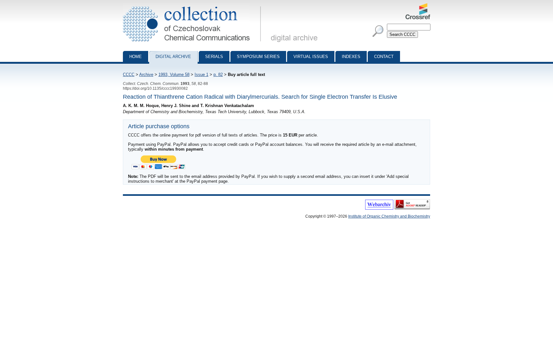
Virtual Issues (310, 56)
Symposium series (258, 56)
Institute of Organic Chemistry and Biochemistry (389, 216)
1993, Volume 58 (173, 74)
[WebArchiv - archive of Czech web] (379, 208)
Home (135, 56)
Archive (146, 74)
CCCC (128, 74)
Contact (384, 56)
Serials (214, 56)
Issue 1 (201, 74)
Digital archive (173, 56)
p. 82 (218, 74)
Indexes (351, 56)
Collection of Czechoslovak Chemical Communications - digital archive (194, 5)
